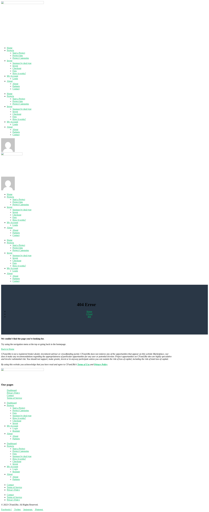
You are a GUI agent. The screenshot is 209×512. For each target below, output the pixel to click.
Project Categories (21, 58)
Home (9, 48)
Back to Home (7, 349)
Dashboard (12, 403)
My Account (12, 76)
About (10, 81)
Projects (10, 50)
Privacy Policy (13, 490)
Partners (16, 86)
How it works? (19, 73)
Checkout (17, 68)
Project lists (18, 55)
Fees (15, 71)
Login (15, 78)
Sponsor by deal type (22, 63)
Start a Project (19, 53)
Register (16, 431)
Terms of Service (14, 487)
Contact (16, 89)
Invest (9, 60)
